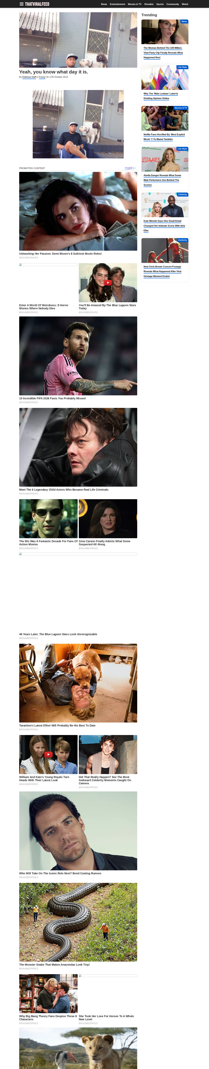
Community (172, 4)
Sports (160, 4)
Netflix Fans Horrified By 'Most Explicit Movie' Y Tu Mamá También (164, 137)
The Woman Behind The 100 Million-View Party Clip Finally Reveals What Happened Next (163, 53)
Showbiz (149, 4)
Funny (42, 77)
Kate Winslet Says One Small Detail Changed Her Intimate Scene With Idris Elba (164, 226)
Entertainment (117, 4)
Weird (185, 4)
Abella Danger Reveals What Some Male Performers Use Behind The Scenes (162, 180)
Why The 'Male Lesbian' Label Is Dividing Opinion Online (161, 96)
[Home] (37, 4)
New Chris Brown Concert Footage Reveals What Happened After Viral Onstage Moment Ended (162, 271)
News (104, 4)
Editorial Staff (29, 77)
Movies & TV (134, 4)
